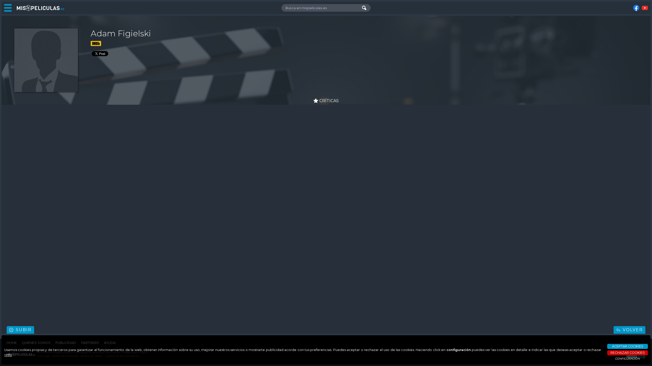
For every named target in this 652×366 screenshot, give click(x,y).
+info (8, 355)
